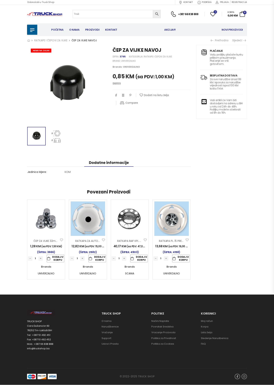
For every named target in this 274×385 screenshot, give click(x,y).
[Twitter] (123, 95)
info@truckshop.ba (38, 348)
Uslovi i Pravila (110, 344)
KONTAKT (188, 2)
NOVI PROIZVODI (232, 30)
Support (106, 338)
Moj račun (207, 321)
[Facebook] (116, 95)
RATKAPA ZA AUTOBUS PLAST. (93, 241)
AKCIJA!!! (170, 30)
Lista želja (206, 332)
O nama (106, 321)
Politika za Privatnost (163, 338)
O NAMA (74, 30)
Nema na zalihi (41, 50)
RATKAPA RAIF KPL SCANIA (132, 241)
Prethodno (221, 40)
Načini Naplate (160, 321)
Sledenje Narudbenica (214, 338)
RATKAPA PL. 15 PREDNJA (173, 241)
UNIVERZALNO (128, 60)
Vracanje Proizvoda (163, 332)
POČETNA (57, 30)
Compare (131, 103)
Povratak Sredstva (162, 326)
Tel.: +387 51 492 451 (38, 335)
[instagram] (244, 376)
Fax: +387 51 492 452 (39, 339)
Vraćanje (107, 332)
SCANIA (129, 273)
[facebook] (237, 376)
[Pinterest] (130, 95)
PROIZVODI (92, 30)
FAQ (203, 344)
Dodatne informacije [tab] (109, 162)
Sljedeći (237, 40)
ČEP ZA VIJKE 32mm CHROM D (52, 241)
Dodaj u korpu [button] (57, 258)
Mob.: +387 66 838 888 (40, 344)
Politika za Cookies (162, 344)
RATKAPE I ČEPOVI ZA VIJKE (50, 40)
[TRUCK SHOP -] (44, 14)
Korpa (204, 326)
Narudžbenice (110, 326)
